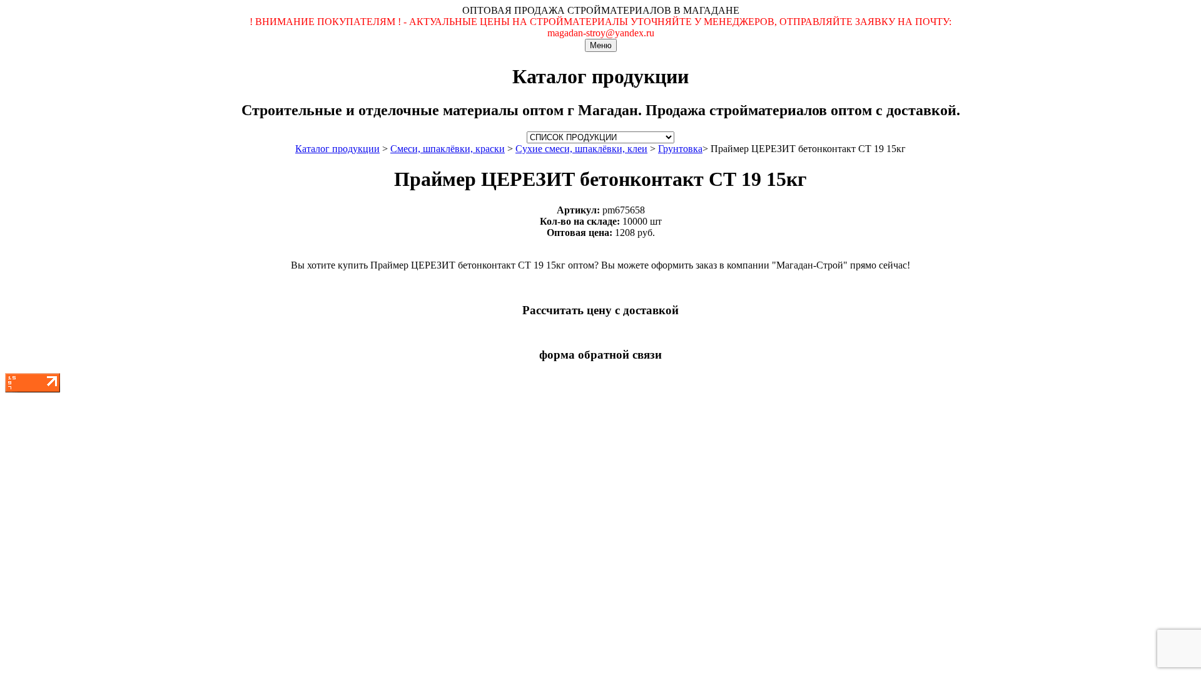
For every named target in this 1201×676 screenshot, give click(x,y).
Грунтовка (680, 148)
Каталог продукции (337, 148)
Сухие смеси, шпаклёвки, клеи (581, 148)
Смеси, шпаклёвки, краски (447, 148)
